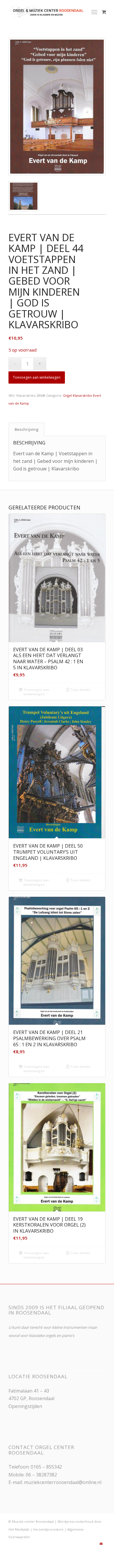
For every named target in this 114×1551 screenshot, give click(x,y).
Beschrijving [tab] (27, 429)
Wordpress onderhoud (75, 1521)
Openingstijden (25, 1406)
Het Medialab (18, 1529)
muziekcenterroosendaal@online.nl (62, 1482)
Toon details (79, 689)
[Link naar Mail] (101, 1543)
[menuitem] (95, 12)
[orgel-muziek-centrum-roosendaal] (47, 11)
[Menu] (94, 12)
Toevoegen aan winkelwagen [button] (36, 691)
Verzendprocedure (48, 1529)
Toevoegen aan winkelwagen (37, 377)
